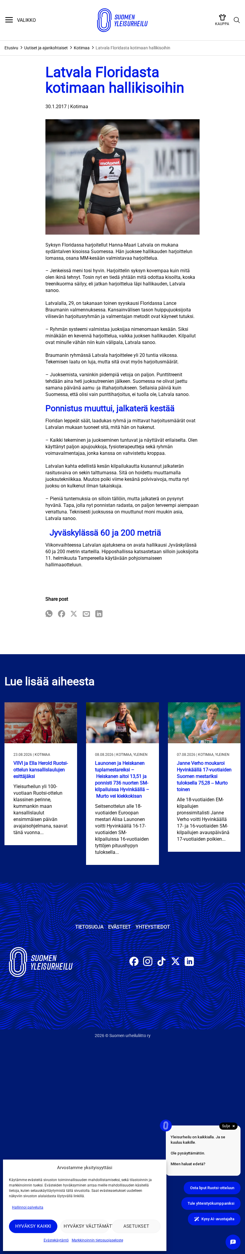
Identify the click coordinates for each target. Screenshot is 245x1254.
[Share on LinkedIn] (98, 614)
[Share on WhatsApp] (49, 614)
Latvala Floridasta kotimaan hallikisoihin (133, 47)
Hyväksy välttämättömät (86, 1226)
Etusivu (11, 47)
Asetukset (136, 1226)
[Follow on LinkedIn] (189, 962)
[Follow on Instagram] (147, 962)
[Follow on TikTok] (161, 962)
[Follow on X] (175, 962)
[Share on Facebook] (61, 614)
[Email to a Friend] (86, 614)
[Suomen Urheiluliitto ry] (122, 20)
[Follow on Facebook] (134, 962)
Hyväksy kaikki (33, 1226)
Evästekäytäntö (56, 1240)
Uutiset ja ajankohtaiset (46, 47)
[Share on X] (73, 614)
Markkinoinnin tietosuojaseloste (97, 1240)
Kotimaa (82, 47)
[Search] (237, 20)
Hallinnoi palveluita (27, 1207)
